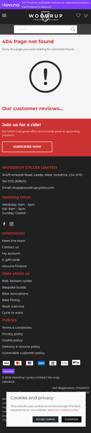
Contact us (10, 247)
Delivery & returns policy (21, 347)
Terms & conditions (17, 328)
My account (11, 253)
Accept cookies (45, 419)
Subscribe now (27, 147)
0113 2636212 (17, 181)
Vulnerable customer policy (23, 353)
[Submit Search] (73, 29)
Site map (53, 377)
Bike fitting (11, 300)
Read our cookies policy (63, 410)
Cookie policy (12, 340)
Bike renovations (15, 294)
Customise (71, 419)
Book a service (13, 306)
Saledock (8, 382)
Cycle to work (12, 313)
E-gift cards (11, 260)
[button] (4, 15)
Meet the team (13, 241)
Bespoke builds (14, 287)
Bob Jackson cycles (17, 281)
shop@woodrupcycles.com (33, 188)
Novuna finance (14, 266)
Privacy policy (12, 334)
